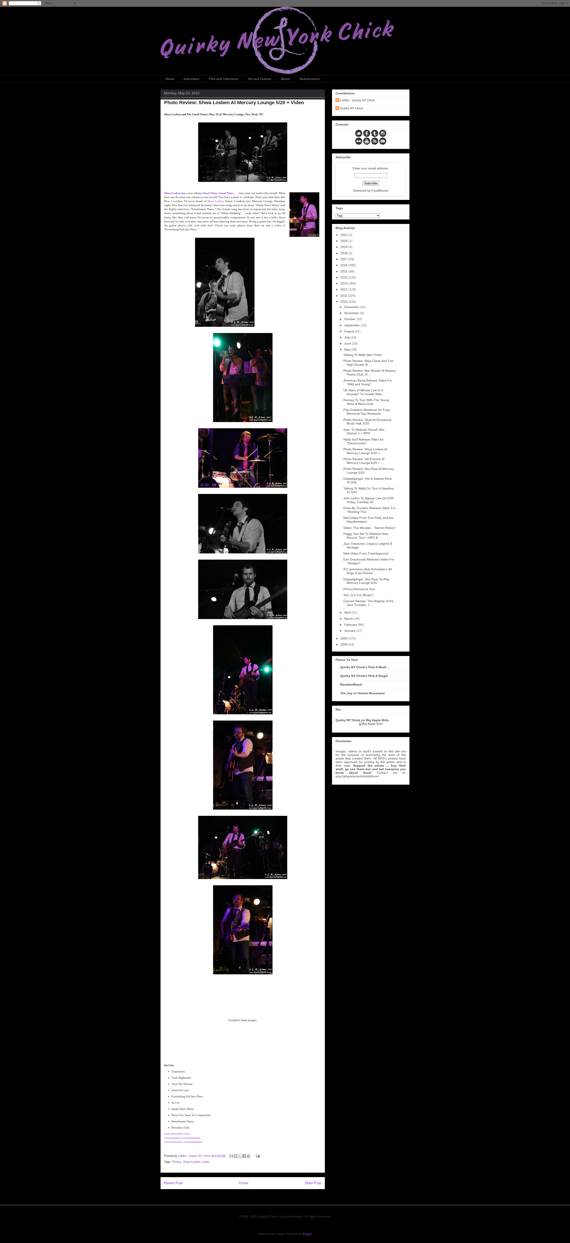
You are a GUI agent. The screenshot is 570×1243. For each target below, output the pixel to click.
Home (169, 79)
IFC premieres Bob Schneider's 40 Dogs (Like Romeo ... (367, 571)
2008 (344, 644)
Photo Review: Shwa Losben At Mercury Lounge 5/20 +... (365, 451)
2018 (344, 253)
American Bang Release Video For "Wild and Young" (367, 382)
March (349, 618)
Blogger (307, 1234)
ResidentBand (351, 684)
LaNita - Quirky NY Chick (357, 100)
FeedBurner (380, 190)
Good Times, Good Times (218, 193)
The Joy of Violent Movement (362, 693)
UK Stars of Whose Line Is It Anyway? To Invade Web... (363, 392)
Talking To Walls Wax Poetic (362, 355)
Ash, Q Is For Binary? (358, 595)
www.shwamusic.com (176, 1133)
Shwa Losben (216, 201)
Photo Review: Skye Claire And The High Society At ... (368, 362)
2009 (344, 638)
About (285, 79)
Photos (176, 1162)
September (352, 325)
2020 (344, 241)
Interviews (191, 79)
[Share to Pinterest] (248, 1156)
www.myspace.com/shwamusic (182, 1137)
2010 (344, 301)
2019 (344, 247)
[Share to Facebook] (244, 1156)
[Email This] (231, 1156)
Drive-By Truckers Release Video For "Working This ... (369, 510)
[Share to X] (240, 1156)
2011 (344, 295)
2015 (344, 271)
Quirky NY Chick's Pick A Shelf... (364, 667)
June (348, 343)
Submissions (310, 79)
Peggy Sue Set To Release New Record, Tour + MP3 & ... (365, 535)
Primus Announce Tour (359, 589)
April (347, 612)
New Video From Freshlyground (365, 553)
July (347, 337)
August (349, 331)
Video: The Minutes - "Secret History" (369, 528)
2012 (344, 289)
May (347, 349)
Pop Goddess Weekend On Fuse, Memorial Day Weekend (367, 411)
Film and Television (223, 79)
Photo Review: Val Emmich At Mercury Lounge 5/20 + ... (364, 461)
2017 (344, 259)
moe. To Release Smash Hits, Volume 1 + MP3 (364, 431)
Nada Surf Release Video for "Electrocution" (363, 441)
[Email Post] (257, 1156)
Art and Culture (259, 79)
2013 (344, 283)
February (351, 624)
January (350, 630)
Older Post (313, 1183)
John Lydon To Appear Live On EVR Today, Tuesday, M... (368, 500)
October (350, 319)
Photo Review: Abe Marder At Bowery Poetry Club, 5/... (369, 372)
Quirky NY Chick (351, 108)
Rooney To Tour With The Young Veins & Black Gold (366, 402)
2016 (344, 265)
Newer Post (173, 1183)
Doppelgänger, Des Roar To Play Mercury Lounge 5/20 (366, 581)
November (352, 313)
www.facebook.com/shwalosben (183, 1141)
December (352, 307)
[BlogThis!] (235, 1156)
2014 (344, 277)
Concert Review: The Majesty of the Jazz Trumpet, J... (368, 603)
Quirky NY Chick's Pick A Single (364, 676)
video (205, 1162)
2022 (344, 235)
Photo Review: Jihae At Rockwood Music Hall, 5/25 (367, 421)
